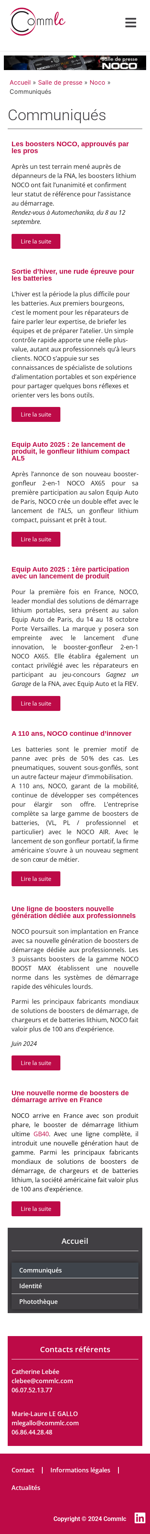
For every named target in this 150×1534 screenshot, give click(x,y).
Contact (23, 1470)
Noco (97, 82)
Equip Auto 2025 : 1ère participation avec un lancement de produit (70, 572)
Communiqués (40, 1270)
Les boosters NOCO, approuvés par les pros (70, 147)
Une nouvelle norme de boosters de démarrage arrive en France (70, 1096)
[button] (130, 22)
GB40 (41, 1134)
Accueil (20, 82)
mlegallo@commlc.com (45, 1423)
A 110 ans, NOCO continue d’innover (72, 733)
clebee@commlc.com (42, 1381)
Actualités (26, 1487)
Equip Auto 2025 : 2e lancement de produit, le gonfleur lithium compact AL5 (71, 451)
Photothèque (38, 1301)
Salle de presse (60, 82)
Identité (30, 1286)
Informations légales (80, 1470)
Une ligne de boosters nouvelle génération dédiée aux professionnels (74, 912)
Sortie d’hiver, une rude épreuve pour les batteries (73, 275)
